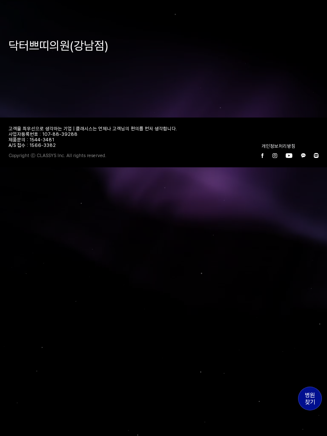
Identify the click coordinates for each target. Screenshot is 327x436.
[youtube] (289, 156)
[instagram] (274, 156)
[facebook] (262, 156)
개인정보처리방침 (278, 146)
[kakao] (303, 156)
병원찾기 (310, 398)
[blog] (316, 156)
